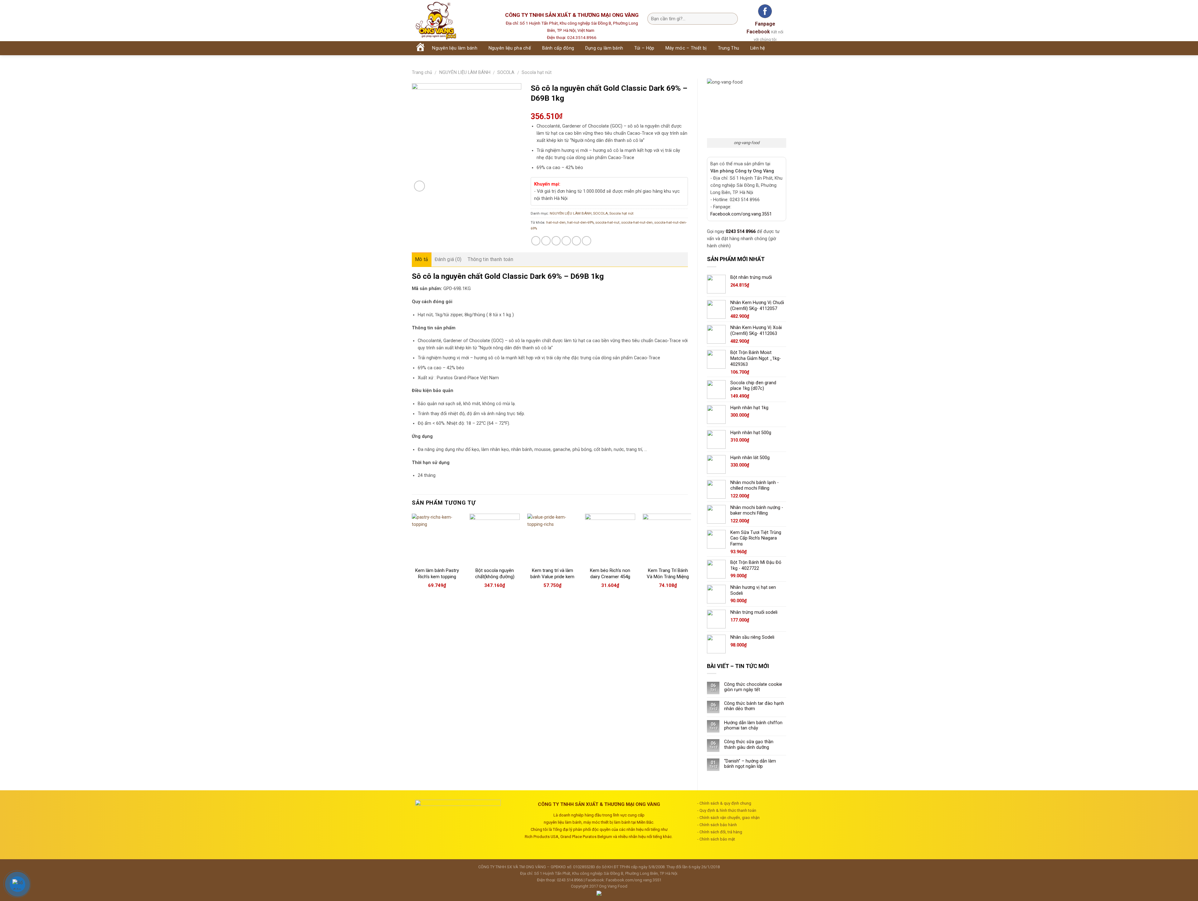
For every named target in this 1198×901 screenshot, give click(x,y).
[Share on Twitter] (546, 240)
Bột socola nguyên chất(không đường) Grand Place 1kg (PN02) (494, 580)
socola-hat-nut (607, 222)
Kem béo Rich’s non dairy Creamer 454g (610, 573)
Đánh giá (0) (448, 259)
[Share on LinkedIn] (586, 240)
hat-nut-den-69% (580, 222)
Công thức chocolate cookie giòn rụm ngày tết (753, 687)
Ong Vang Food (613, 886)
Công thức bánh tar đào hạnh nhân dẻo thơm (754, 706)
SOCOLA (505, 72)
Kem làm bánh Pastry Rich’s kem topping (437, 573)
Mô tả (421, 259)
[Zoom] (419, 186)
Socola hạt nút (537, 72)
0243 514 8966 (741, 231)
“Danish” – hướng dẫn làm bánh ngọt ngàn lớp (750, 763)
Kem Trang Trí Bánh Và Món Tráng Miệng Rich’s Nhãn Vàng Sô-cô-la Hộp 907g (668, 580)
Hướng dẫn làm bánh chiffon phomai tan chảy (753, 725)
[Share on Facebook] (536, 240)
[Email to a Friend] (556, 240)
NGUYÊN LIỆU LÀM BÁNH (464, 72)
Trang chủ (422, 72)
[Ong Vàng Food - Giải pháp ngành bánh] (452, 20)
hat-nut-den (556, 222)
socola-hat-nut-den (637, 222)
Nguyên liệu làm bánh (454, 48)
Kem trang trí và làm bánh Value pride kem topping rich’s (552, 576)
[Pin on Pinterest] (566, 240)
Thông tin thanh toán (490, 259)
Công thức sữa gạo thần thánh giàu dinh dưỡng (748, 744)
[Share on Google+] (576, 240)
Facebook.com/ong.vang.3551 (741, 214)
